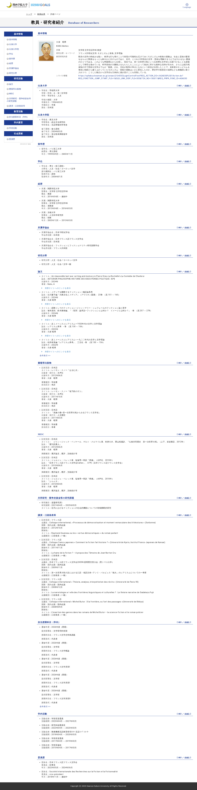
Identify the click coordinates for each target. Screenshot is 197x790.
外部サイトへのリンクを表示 (57, 288)
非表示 (187, 86)
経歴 (11, 63)
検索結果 (41, 14)
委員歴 (12, 139)
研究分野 (13, 73)
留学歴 (12, 59)
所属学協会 (14, 68)
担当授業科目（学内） (19, 117)
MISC (11, 94)
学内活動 (13, 128)
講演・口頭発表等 (17, 106)
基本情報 (13, 39)
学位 (11, 54)
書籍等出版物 (15, 89)
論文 (11, 84)
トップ (29, 14)
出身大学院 (14, 49)
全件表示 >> (45, 355)
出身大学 (13, 44)
